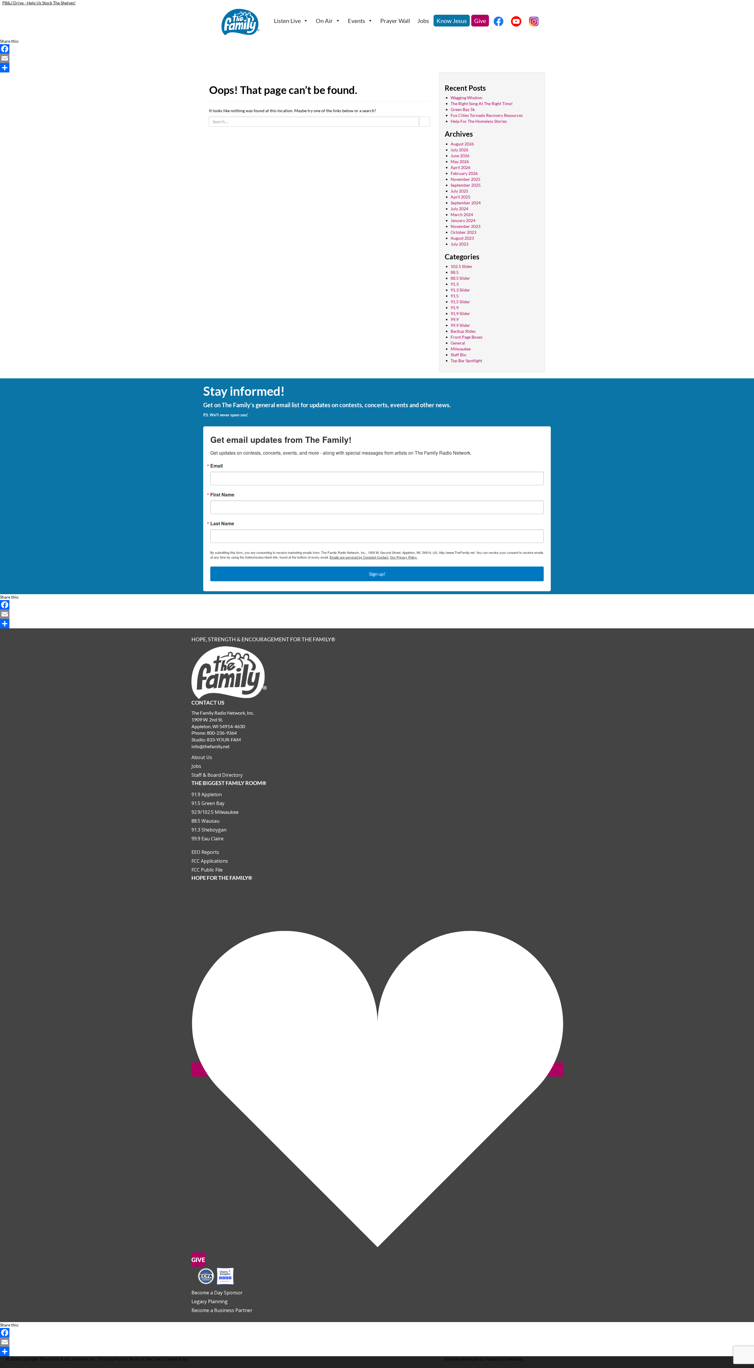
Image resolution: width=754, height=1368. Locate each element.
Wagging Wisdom (466, 97)
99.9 (455, 319)
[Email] (377, 58)
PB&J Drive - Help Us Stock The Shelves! (39, 2)
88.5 (455, 272)
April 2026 (460, 167)
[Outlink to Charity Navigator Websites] (215, 1275)
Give (480, 20)
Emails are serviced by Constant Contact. (359, 557)
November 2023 (465, 226)
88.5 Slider (460, 278)
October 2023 (463, 232)
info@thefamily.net (210, 746)
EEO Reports (205, 852)
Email (216, 465)
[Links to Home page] (229, 672)
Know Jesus (451, 20)
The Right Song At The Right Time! (482, 103)
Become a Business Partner (221, 1310)
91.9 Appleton (206, 794)
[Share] (377, 67)
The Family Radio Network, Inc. (68, 1359)
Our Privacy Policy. (403, 557)
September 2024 (466, 202)
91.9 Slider (460, 313)
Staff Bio (458, 354)
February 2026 (464, 173)
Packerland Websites (504, 1359)
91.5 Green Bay (207, 803)
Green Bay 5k (463, 109)
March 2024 (462, 214)
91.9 (455, 307)
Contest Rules (175, 1359)
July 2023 (459, 243)
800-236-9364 (222, 733)
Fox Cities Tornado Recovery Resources (487, 115)
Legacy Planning (209, 1301)
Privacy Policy (113, 1359)
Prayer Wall (395, 20)
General (458, 342)
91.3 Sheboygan (208, 830)
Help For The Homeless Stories (479, 121)
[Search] (424, 122)
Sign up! (377, 574)
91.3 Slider (460, 289)
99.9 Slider (460, 325)
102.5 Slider (461, 266)
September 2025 (466, 185)
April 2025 (460, 196)
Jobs (423, 20)
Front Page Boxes (466, 336)
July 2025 (459, 190)
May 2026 (460, 161)
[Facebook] (377, 49)
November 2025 (465, 179)
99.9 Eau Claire (207, 838)
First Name (222, 494)
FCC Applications (209, 861)
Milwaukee (461, 348)
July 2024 (459, 208)
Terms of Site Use (144, 1359)
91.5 (455, 295)
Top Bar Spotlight (466, 360)
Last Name (222, 523)
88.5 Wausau (205, 821)
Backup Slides (463, 331)
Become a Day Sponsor (217, 1292)
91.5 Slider (460, 301)
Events (356, 20)
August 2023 (462, 238)
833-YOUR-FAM (224, 739)
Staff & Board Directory (217, 775)
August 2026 (462, 143)
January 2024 (463, 220)
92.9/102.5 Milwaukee (215, 812)
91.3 (455, 283)
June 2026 (460, 155)
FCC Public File (207, 870)
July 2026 (459, 149)
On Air (324, 20)
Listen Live (287, 20)
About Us (201, 757)
